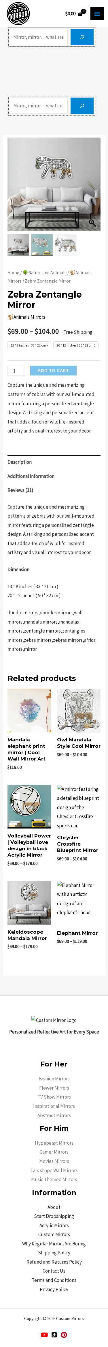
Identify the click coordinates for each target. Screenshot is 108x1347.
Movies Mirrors (54, 1161)
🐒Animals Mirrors (26, 317)
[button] (93, 187)
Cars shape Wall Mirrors (54, 1170)
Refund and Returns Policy (54, 1262)
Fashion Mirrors (54, 1078)
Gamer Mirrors (54, 1152)
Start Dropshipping (54, 1216)
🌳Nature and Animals (44, 272)
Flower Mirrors (54, 1088)
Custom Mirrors (54, 1234)
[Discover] (82, 37)
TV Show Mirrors (54, 1097)
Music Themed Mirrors (54, 1179)
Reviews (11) (20, 490)
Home (13, 272)
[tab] (54, 462)
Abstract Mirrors (54, 1115)
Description (19, 462)
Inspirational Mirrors (54, 1106)
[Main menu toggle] (97, 14)
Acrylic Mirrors (54, 1225)
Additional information (30, 476)
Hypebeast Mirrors (54, 1143)
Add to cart (53, 370)
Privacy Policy (54, 1289)
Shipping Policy (54, 1252)
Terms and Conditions (54, 1280)
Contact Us (54, 1271)
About (54, 1207)
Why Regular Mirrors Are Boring (54, 1243)
